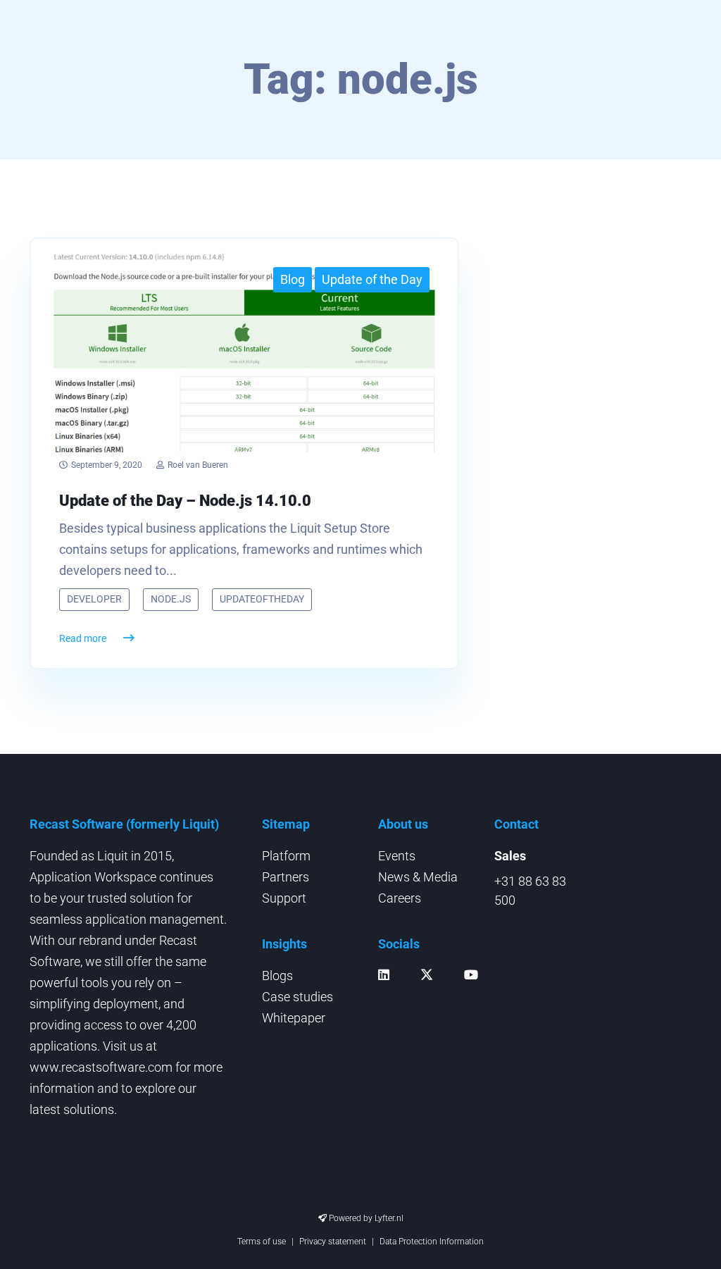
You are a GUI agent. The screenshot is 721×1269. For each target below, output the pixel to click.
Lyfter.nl (389, 1218)
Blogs (277, 975)
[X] (430, 979)
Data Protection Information (432, 1241)
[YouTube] (474, 974)
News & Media (418, 876)
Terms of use (261, 1241)
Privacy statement (332, 1241)
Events (396, 855)
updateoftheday (262, 599)
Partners (285, 876)
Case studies (297, 996)
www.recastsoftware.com (101, 1067)
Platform (286, 855)
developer (94, 599)
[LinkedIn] (387, 974)
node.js (171, 599)
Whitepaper (293, 1017)
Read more (82, 638)
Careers (399, 898)
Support (284, 898)
